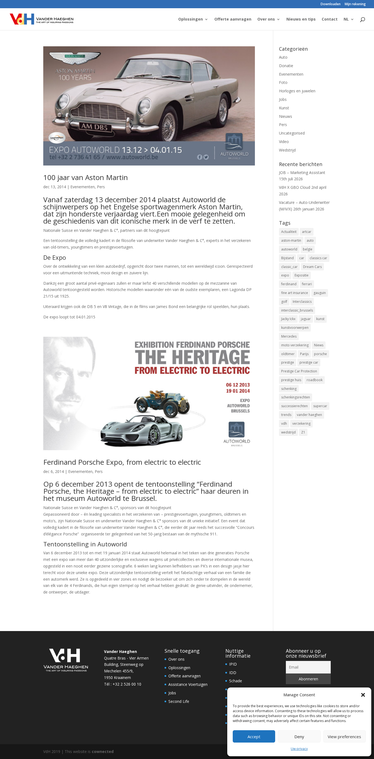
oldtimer (288, 354)
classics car (318, 258)
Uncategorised (292, 133)
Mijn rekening (355, 4)
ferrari (307, 284)
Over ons (266, 19)
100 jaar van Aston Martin (85, 177)
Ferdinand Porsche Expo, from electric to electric (122, 462)
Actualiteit (289, 231)
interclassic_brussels (297, 310)
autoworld (289, 249)
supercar (320, 406)
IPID (233, 664)
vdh (284, 423)
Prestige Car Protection (299, 371)
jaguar (306, 318)
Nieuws (285, 116)
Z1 (303, 432)
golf (284, 301)
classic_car (289, 266)
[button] (363, 695)
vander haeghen (309, 414)
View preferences (344, 736)
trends (286, 414)
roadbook (315, 380)
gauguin (319, 292)
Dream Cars (312, 266)
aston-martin (291, 240)
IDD (232, 672)
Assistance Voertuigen (188, 684)
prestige (287, 362)
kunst (320, 318)
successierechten (294, 406)
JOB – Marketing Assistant (302, 172)
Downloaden (331, 4)
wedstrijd (288, 432)
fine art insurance (294, 292)
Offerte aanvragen (232, 19)
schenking (289, 388)
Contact (330, 19)
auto (310, 240)
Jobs (283, 99)
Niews (318, 345)
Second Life (178, 701)
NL (346, 19)
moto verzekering (295, 345)
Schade (235, 680)
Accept (254, 736)
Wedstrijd (287, 150)
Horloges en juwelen (297, 90)
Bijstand (287, 258)
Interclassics (302, 301)
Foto (283, 82)
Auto (283, 57)
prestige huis (291, 380)
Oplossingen (190, 19)
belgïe (307, 249)
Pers (101, 186)
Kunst (284, 107)
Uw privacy (299, 748)
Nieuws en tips (301, 19)
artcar (306, 231)
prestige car (309, 362)
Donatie (286, 65)
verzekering (301, 423)
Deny (299, 736)
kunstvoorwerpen (295, 327)
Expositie (302, 275)
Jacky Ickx (288, 318)
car (301, 258)
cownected (103, 751)
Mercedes (289, 336)
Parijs (304, 354)
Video (284, 141)
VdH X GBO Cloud (294, 187)
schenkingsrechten (295, 397)
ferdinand (289, 284)
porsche (320, 354)
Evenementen (82, 186)
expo (285, 275)
